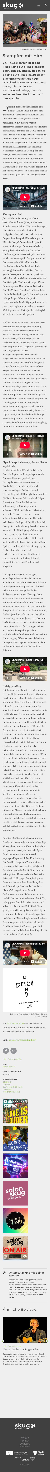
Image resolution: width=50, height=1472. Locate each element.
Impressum (25, 1445)
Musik (11, 1059)
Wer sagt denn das (11, 1092)
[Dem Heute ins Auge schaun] (25, 1329)
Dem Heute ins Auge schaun (22, 1349)
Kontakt (25, 1443)
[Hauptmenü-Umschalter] (38, 5)
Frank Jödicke (9, 1067)
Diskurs (6, 1084)
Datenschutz (25, 1446)
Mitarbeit (25, 1439)
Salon (25, 1442)
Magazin (25, 1437)
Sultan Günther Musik (13, 1087)
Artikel (18, 1059)
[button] (46, 5)
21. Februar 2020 (15, 1023)
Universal (7, 1089)
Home (5, 1059)
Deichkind (7, 1082)
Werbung (25, 1440)
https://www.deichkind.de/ (22, 1039)
